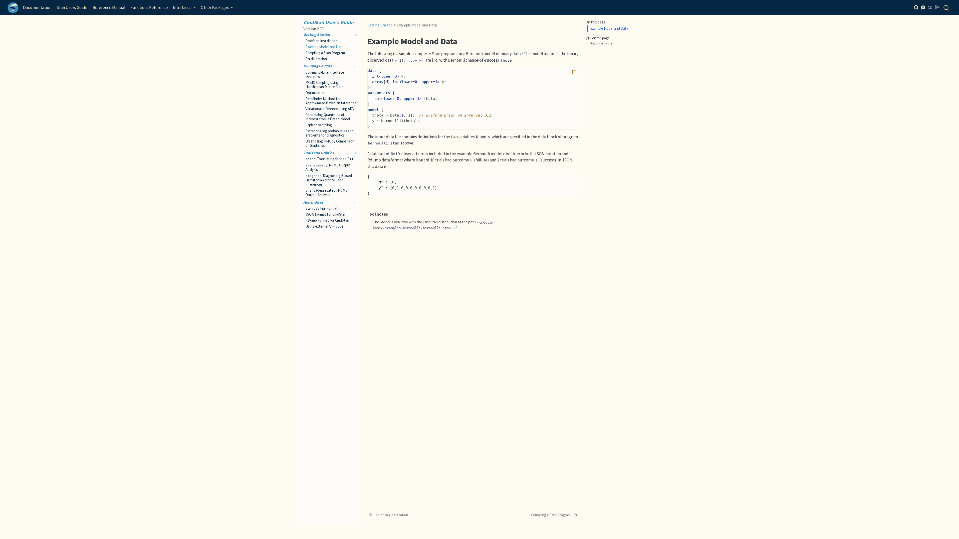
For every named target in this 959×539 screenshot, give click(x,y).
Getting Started (380, 25)
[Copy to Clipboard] (574, 72)
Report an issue (601, 43)
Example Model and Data (609, 28)
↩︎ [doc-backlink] (455, 227)
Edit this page (600, 38)
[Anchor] (391, 214)
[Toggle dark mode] (930, 7)
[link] (184, 7)
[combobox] (947, 7)
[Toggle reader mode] (937, 7)
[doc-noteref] (522, 53)
